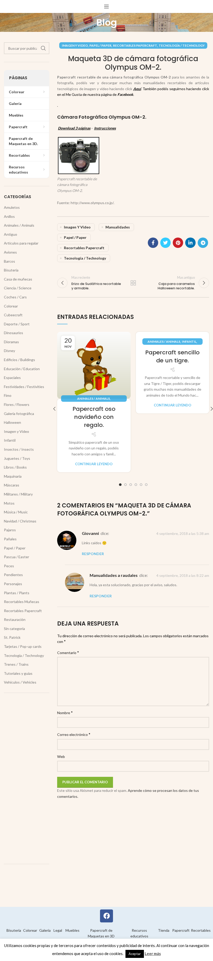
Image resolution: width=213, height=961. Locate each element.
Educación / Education (22, 369)
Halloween (12, 422)
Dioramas (11, 342)
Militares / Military (18, 494)
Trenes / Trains (16, 664)
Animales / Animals (93, 398)
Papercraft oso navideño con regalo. (93, 417)
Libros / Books (15, 467)
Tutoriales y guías (18, 673)
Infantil (189, 341)
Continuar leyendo (93, 464)
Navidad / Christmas (20, 521)
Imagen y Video (75, 45)
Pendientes (13, 574)
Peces (9, 566)
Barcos (9, 261)
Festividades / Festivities (24, 386)
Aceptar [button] (135, 954)
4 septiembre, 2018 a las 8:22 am (182, 575)
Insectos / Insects (19, 449)
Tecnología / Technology (182, 45)
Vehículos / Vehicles (20, 682)
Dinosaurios (13, 333)
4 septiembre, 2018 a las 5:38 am (182, 533)
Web (61, 756)
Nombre (65, 712)
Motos (9, 503)
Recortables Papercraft (135, 45)
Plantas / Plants (16, 593)
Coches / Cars (15, 297)
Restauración (14, 619)
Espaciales (12, 377)
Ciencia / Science (17, 288)
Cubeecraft (13, 315)
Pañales (10, 539)
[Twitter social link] (165, 243)
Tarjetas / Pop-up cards (23, 646)
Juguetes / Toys (17, 458)
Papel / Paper (100, 45)
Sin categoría (14, 628)
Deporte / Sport (17, 324)
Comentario (68, 652)
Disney (9, 350)
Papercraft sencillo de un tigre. (172, 356)
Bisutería (11, 270)
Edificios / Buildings (19, 359)
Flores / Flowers (16, 404)
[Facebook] (106, 915)
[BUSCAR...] (43, 48)
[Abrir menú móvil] (106, 6)
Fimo (7, 395)
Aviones (10, 252)
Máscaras (11, 485)
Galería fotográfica (19, 413)
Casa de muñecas (18, 279)
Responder (93, 553)
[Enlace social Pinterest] (178, 243)
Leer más (153, 953)
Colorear (11, 306)
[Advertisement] (26, 778)
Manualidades (117, 227)
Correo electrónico (73, 734)
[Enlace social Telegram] (203, 243)
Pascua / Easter (16, 557)
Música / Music (16, 512)
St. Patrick (12, 637)
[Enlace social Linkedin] (190, 243)
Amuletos (12, 207)
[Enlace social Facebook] (153, 243)
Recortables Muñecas (21, 601)
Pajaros (10, 530)
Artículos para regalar (21, 243)
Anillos (9, 216)
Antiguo (10, 234)
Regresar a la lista (133, 283)
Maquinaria (13, 476)
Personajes (13, 584)
